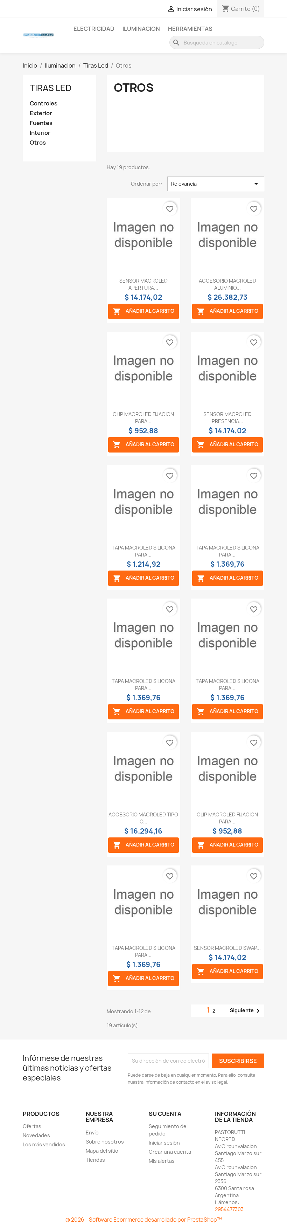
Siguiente (246, 1011)
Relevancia (215, 184)
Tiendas (95, 1159)
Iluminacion (141, 29)
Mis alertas (162, 1161)
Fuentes (41, 123)
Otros (38, 142)
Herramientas (190, 29)
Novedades (36, 1135)
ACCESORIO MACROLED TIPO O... (143, 818)
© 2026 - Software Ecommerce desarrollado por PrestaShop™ (143, 1219)
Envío (92, 1132)
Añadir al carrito (143, 311)
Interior (40, 133)
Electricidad (94, 29)
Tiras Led (50, 88)
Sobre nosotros (105, 1141)
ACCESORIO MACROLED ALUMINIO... (227, 284)
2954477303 (229, 1209)
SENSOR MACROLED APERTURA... (143, 284)
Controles (43, 103)
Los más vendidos (44, 1144)
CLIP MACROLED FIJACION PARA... (143, 417)
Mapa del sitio (102, 1150)
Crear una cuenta (170, 1151)
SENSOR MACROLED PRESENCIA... (227, 417)
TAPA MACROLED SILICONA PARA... (143, 551)
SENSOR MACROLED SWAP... (227, 948)
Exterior (41, 113)
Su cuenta (165, 1114)
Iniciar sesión (164, 1142)
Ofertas (32, 1126)
